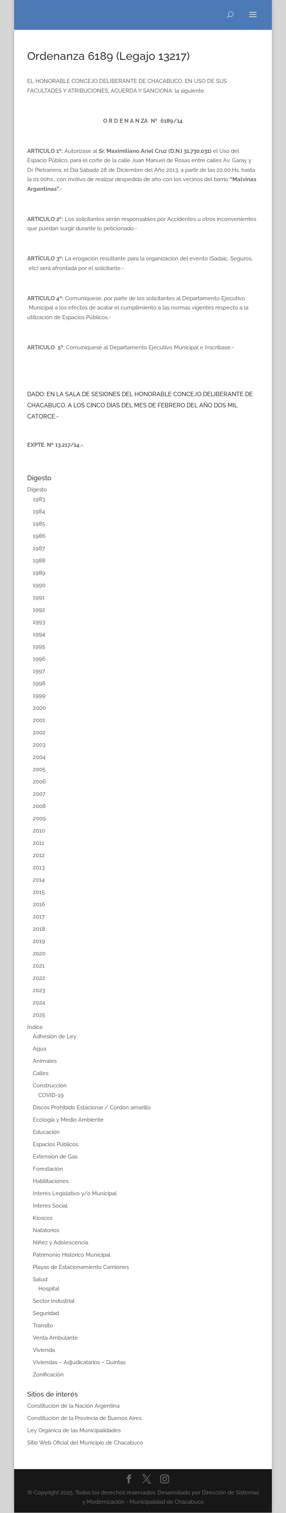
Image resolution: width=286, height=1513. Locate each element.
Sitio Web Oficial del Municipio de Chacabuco (85, 1442)
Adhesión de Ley (54, 1036)
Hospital (48, 1288)
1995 (39, 646)
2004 (39, 757)
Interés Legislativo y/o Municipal (75, 1193)
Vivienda (44, 1350)
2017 (39, 916)
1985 (39, 523)
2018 (39, 929)
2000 (39, 708)
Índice (35, 1027)
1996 (39, 658)
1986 (39, 536)
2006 (39, 781)
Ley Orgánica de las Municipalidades (74, 1430)
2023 (39, 990)
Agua (39, 1048)
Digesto (37, 489)
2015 (39, 892)
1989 (39, 573)
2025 (39, 1015)
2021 (39, 965)
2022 (39, 978)
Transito (43, 1325)
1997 (39, 671)
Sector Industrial (53, 1301)
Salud (40, 1279)
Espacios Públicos (55, 1144)
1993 (39, 622)
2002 (39, 732)
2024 (39, 1002)
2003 (39, 744)
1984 (39, 511)
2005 (39, 769)
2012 (39, 855)
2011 (38, 843)
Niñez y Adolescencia (60, 1242)
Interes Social (50, 1205)
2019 (39, 941)
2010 (39, 830)
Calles (40, 1073)
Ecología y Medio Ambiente (68, 1119)
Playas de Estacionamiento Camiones (81, 1267)
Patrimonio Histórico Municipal (71, 1254)
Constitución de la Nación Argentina (73, 1406)
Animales (45, 1061)
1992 (39, 609)
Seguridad (46, 1313)
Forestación (48, 1169)
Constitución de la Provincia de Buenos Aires (84, 1418)
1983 (39, 499)
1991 (39, 597)
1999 (39, 695)
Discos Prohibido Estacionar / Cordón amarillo (92, 1107)
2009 (39, 818)
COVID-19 (51, 1095)
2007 (39, 794)
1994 (39, 634)
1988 (39, 560)
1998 (39, 683)
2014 (39, 879)
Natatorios (46, 1230)
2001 (39, 720)
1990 (39, 585)
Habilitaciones (51, 1181)
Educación (46, 1132)
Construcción (50, 1085)
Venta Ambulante (55, 1337)
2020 (39, 953)
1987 (39, 548)
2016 (39, 904)
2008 (39, 806)
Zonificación (48, 1374)
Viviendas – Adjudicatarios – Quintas (79, 1362)
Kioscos (43, 1218)
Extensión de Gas (55, 1156)
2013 (39, 867)
